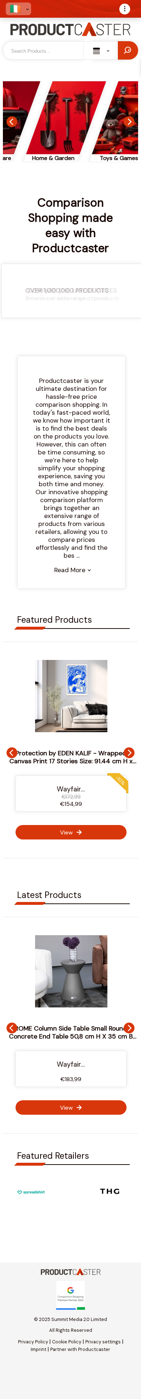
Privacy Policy (33, 1342)
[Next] (129, 121)
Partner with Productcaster (80, 1349)
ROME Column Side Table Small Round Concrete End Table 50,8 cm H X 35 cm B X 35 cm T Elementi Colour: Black (71, 1036)
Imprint (38, 1349)
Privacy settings (103, 1342)
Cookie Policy (66, 1342)
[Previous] (12, 121)
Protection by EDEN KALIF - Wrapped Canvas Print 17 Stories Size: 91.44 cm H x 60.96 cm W (71, 761)
